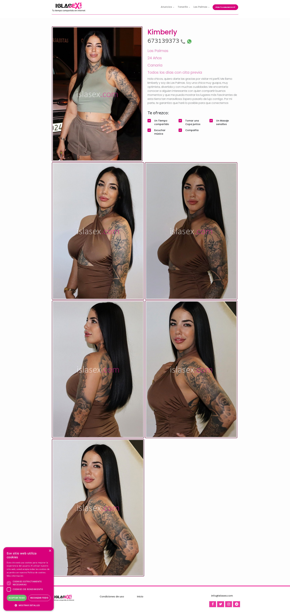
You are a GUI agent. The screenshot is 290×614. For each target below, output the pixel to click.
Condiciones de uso (112, 596)
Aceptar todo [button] (17, 597)
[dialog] (28, 579)
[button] (28, 605)
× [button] (50, 551)
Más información (15, 575)
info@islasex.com (222, 595)
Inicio (140, 596)
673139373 (164, 41)
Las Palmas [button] (200, 7)
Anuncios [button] (166, 7)
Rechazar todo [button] (39, 597)
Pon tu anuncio (224, 7)
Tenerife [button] (183, 7)
